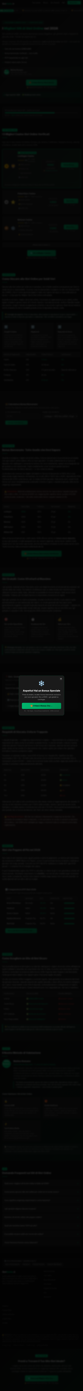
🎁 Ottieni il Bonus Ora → (41, 706)
